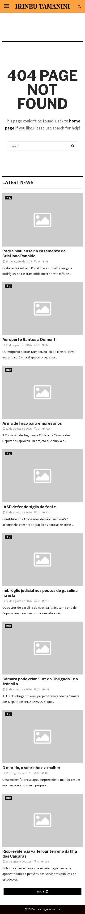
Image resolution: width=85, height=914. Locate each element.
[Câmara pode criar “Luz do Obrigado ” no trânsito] (42, 648)
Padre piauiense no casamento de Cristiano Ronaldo (34, 253)
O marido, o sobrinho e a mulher (31, 768)
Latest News (18, 182)
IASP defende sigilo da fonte (29, 507)
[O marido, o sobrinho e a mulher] (42, 736)
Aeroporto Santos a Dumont (28, 339)
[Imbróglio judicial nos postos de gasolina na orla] (42, 559)
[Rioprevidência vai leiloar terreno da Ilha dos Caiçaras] (42, 820)
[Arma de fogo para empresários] (42, 392)
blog (8, 197)
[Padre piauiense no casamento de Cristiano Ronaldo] (42, 220)
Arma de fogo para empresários (32, 423)
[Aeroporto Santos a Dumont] (42, 308)
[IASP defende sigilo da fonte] (42, 475)
